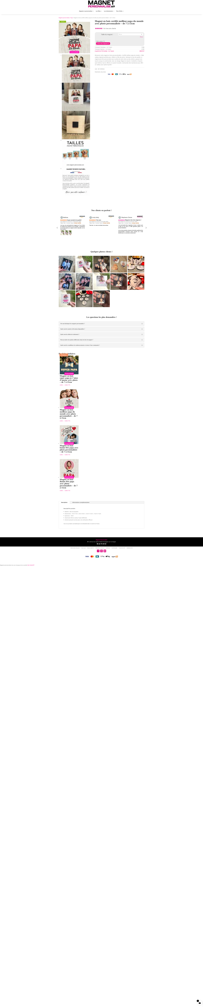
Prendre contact (99, 548)
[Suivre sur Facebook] (98, 551)
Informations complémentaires (80, 502)
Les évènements (108, 11)
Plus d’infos (119, 11)
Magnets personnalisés (64, 17)
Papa (71, 17)
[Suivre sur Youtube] (105, 551)
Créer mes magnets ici (103, 43)
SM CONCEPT (30, 565)
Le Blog (108, 548)
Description (64, 502)
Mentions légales (75, 548)
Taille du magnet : (107, 34)
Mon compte (90, 548)
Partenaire (114, 548)
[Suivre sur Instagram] (101, 551)
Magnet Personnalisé (101, 540)
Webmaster (130, 548)
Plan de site (122, 548)
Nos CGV (83, 548)
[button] (59, 21)
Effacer (141, 36)
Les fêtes (98, 11)
